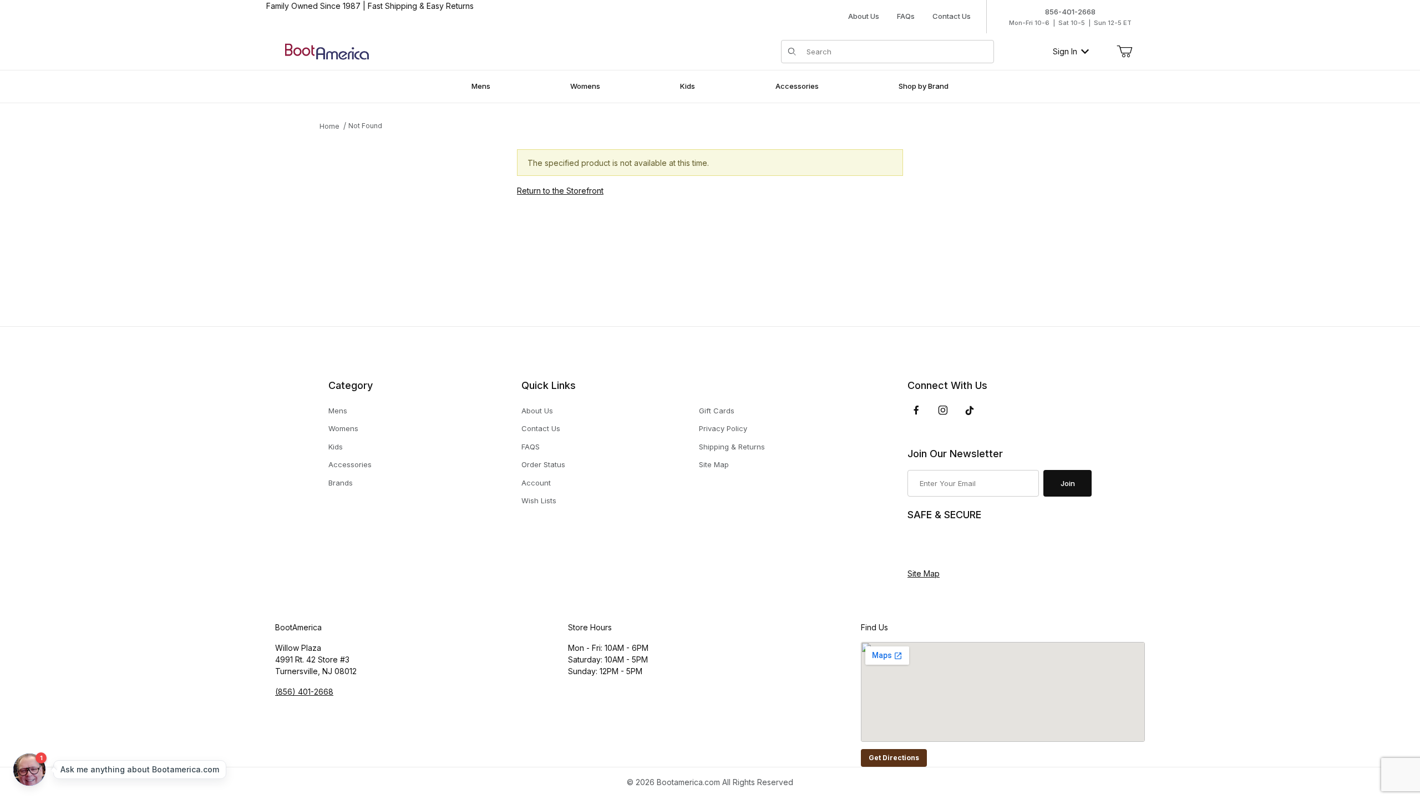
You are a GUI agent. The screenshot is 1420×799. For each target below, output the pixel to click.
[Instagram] (943, 410)
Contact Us (951, 16)
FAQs (906, 16)
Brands (340, 482)
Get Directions (894, 758)
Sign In (1065, 51)
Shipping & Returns (732, 446)
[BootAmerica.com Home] (327, 50)
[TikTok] (970, 411)
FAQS (530, 446)
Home (329, 126)
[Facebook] (916, 410)
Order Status (543, 464)
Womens (343, 428)
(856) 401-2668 (304, 691)
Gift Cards (716, 410)
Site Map (714, 464)
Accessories (350, 464)
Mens (337, 410)
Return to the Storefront (560, 190)
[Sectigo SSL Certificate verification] (938, 545)
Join (1068, 483)
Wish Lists (538, 500)
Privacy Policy (723, 428)
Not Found (365, 126)
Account (536, 482)
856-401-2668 (1070, 11)
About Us (863, 16)
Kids (335, 446)
